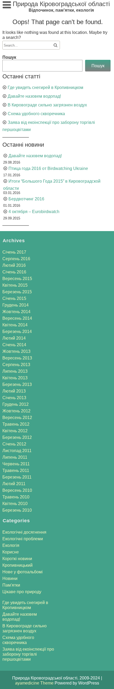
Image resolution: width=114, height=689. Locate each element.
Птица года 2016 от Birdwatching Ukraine (48, 168)
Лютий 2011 (13, 483)
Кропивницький (17, 565)
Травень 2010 (15, 496)
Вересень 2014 (17, 318)
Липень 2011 (14, 457)
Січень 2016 (14, 271)
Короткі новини (17, 558)
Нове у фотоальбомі (22, 571)
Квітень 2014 (15, 324)
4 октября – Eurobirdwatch (33, 211)
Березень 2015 (17, 291)
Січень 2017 (14, 252)
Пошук (9, 57)
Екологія (10, 545)
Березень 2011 (17, 477)
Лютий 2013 (14, 391)
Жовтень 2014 (16, 311)
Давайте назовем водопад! (34, 96)
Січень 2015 (14, 298)
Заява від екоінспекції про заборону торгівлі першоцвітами (28, 654)
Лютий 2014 (14, 338)
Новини (9, 578)
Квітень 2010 (15, 503)
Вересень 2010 (17, 490)
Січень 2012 (14, 444)
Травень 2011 (15, 470)
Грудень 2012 (15, 404)
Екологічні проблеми (22, 538)
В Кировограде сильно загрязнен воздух (47, 104)
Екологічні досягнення (24, 532)
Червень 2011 (16, 463)
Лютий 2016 (14, 265)
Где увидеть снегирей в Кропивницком (45, 87)
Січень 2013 (14, 397)
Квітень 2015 (15, 285)
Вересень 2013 (17, 358)
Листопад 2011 (17, 450)
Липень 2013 (15, 371)
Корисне (10, 552)
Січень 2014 (14, 344)
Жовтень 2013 (16, 351)
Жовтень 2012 (16, 410)
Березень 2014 (17, 331)
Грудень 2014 (15, 305)
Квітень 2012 (15, 430)
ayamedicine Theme (35, 683)
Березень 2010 (17, 510)
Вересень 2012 (17, 417)
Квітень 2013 (15, 377)
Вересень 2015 (17, 278)
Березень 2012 (17, 437)
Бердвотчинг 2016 (26, 198)
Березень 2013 (17, 384)
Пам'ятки (11, 585)
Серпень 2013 (16, 364)
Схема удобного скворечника (36, 113)
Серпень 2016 (16, 258)
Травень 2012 (15, 424)
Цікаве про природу (21, 591)
